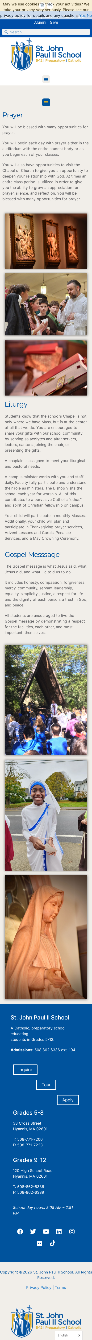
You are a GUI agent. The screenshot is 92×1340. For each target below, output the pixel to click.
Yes (82, 15)
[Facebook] (20, 1231)
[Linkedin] (59, 1231)
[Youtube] (46, 1231)
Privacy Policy (38, 1287)
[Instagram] (72, 1231)
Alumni (40, 22)
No (89, 15)
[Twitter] (33, 1231)
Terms (60, 1287)
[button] (46, 79)
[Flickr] (40, 1243)
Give (54, 22)
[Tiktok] (53, 1243)
